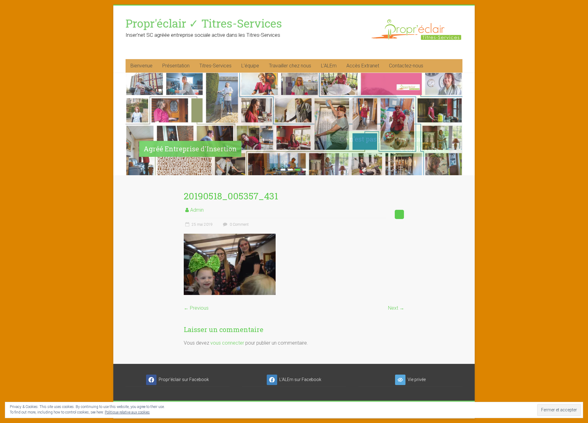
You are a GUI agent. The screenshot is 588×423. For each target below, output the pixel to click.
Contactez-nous (406, 66)
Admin (197, 210)
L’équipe (250, 66)
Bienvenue (141, 66)
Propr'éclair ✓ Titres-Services (204, 23)
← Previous (196, 308)
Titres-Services (215, 66)
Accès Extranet (362, 66)
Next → (396, 308)
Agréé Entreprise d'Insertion (190, 148)
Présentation (176, 66)
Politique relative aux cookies (127, 412)
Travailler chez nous (290, 66)
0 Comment (239, 224)
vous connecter (227, 343)
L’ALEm (329, 66)
